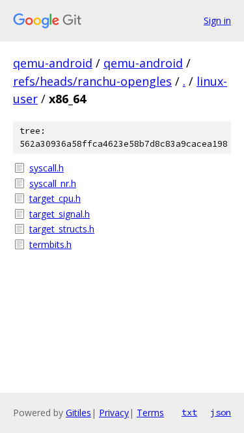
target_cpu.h (55, 198)
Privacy (114, 412)
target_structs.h (61, 229)
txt (189, 412)
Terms (150, 412)
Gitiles (78, 412)
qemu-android (52, 63)
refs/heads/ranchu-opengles (92, 81)
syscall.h (46, 168)
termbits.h (50, 244)
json (220, 412)
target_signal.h (59, 214)
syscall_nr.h (52, 183)
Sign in (217, 20)
